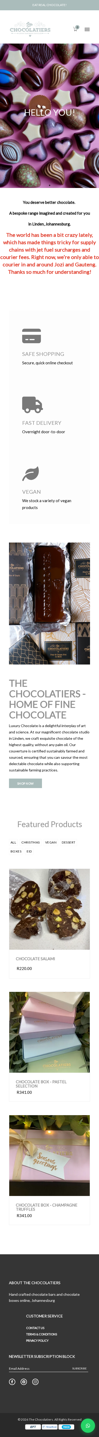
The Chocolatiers (41, 1419)
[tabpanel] (49, 113)
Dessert (69, 842)
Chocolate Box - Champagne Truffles (46, 1207)
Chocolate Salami (35, 959)
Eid (29, 851)
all (13, 842)
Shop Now (25, 783)
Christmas (30, 842)
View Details (68, 944)
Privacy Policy (37, 1340)
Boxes (16, 851)
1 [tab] (49, 185)
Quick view (33, 944)
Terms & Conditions (41, 1334)
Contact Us (35, 1328)
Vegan (51, 842)
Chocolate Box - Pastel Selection (41, 1084)
